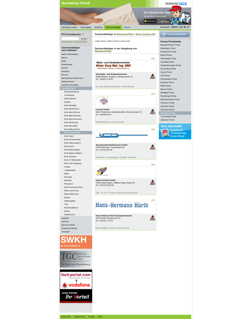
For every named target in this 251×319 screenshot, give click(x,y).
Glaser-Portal (166, 72)
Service (127, 27)
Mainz (66, 174)
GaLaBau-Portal (167, 62)
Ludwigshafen (70, 170)
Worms (67, 211)
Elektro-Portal (166, 55)
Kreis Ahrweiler (70, 105)
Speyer (67, 197)
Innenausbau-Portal (169, 79)
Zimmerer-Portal (167, 120)
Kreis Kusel (69, 146)
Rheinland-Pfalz (125, 34)
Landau (67, 167)
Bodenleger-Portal (168, 48)
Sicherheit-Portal (167, 110)
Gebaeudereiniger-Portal (171, 65)
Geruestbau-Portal (168, 69)
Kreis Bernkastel (71, 122)
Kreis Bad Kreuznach (73, 119)
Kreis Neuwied (70, 156)
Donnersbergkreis (71, 92)
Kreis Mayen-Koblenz (73, 153)
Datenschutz (79, 317)
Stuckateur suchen (69, 27)
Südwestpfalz (69, 201)
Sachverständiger (113, 27)
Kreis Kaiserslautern (72, 143)
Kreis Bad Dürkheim (72, 116)
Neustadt (68, 177)
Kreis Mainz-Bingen (72, 150)
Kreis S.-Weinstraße (72, 160)
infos (153, 58)
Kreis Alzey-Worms (72, 112)
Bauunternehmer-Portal (170, 45)
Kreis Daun (68, 136)
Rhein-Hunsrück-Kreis (73, 187)
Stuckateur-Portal (75, 3)
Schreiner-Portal (167, 106)
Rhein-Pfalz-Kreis (71, 194)
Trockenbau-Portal (168, 116)
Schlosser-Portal (167, 103)
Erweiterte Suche (80, 41)
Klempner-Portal (167, 82)
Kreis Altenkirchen (71, 109)
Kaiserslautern (70, 99)
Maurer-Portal (166, 89)
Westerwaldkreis (71, 208)
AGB (100, 317)
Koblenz (67, 102)
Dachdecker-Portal (168, 52)
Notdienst (98, 27)
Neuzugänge (86, 27)
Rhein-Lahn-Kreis (71, 191)
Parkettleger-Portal (168, 96)
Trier (66, 204)
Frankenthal (69, 95)
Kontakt (91, 317)
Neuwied (67, 180)
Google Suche (67, 41)
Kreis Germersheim (72, 139)
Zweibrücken (69, 214)
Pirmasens (68, 184)
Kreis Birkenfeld (70, 126)
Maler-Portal (166, 86)
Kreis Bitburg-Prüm (72, 129)
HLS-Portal (165, 76)
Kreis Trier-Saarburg (72, 163)
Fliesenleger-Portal (168, 58)
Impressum (66, 317)
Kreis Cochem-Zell (72, 133)
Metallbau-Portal (167, 93)
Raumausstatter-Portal (170, 99)
